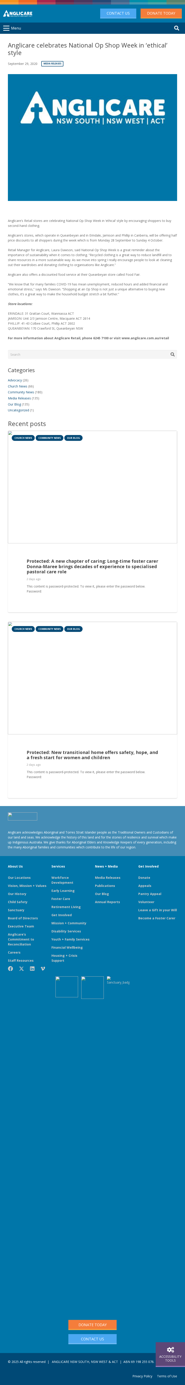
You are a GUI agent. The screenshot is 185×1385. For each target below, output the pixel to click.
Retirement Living (66, 907)
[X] (21, 969)
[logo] (17, 13)
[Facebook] (10, 968)
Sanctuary (16, 910)
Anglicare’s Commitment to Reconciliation (21, 939)
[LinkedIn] (32, 968)
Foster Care (60, 899)
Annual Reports (107, 902)
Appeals (144, 886)
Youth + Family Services (70, 939)
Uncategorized (18, 410)
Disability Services (66, 931)
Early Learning (63, 890)
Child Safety (18, 902)
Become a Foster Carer (156, 918)
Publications (105, 886)
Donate (144, 877)
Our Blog (14, 404)
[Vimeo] (43, 968)
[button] (12, 28)
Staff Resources (21, 960)
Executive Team (21, 926)
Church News (17, 386)
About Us (15, 866)
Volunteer (146, 902)
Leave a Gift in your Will (157, 910)
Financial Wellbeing (67, 947)
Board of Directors (23, 918)
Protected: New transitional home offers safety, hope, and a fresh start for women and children (92, 755)
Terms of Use (167, 1376)
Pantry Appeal (149, 894)
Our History (17, 894)
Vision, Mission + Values (27, 886)
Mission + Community (68, 923)
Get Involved (61, 915)
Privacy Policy (142, 1376)
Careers (14, 952)
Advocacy (15, 380)
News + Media (106, 866)
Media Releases (19, 398)
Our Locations (19, 877)
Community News (21, 392)
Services (58, 866)
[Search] (172, 354)
